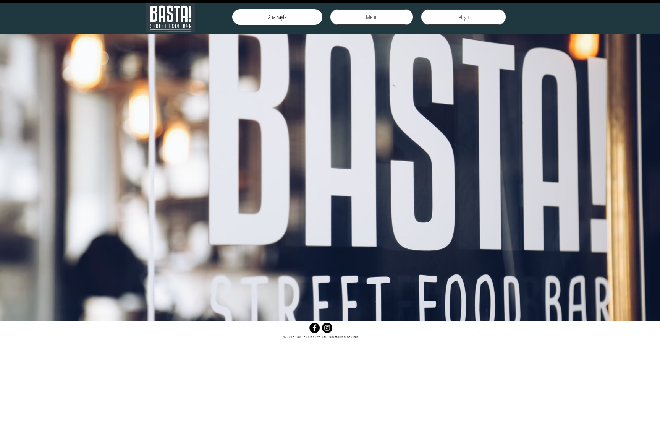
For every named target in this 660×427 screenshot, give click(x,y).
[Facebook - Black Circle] (314, 328)
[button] (330, 177)
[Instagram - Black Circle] (327, 328)
